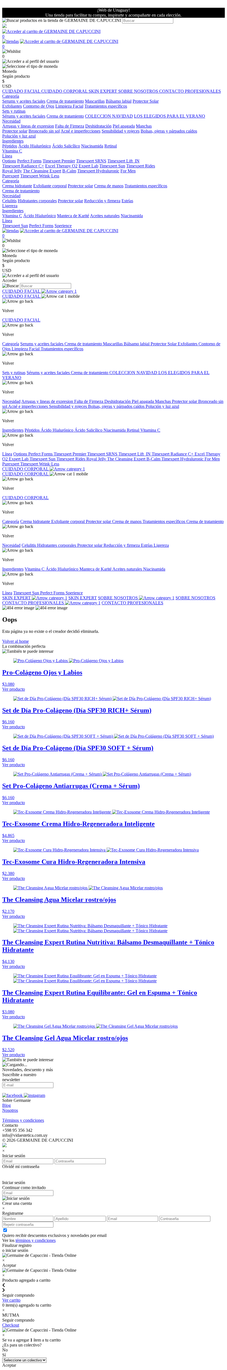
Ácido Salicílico (66, 146)
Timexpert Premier (59, 161)
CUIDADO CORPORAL (65, 91)
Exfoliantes (12, 106)
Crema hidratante (17, 185)
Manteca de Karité (73, 215)
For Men (128, 171)
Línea (7, 454)
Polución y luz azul (19, 136)
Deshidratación (98, 126)
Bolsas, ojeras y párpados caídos (169, 131)
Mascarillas (95, 101)
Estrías (127, 200)
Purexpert (10, 175)
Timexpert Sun (112, 166)
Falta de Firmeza (69, 126)
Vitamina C (12, 151)
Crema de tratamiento (65, 101)
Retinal (110, 146)
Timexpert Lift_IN (123, 161)
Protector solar (14, 131)
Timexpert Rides (140, 166)
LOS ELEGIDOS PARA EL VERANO (169, 116)
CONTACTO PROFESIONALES (190, 91)
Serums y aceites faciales (23, 101)
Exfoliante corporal (50, 185)
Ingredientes (13, 430)
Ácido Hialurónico (34, 146)
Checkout (10, 1325)
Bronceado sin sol (44, 131)
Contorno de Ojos (38, 106)
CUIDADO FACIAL (21, 91)
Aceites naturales (105, 215)
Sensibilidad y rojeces (121, 131)
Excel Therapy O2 (61, 166)
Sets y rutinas (13, 372)
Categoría (10, 343)
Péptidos (9, 146)
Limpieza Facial (69, 106)
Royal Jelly (12, 171)
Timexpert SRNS (91, 161)
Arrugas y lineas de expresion (28, 126)
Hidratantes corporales (37, 200)
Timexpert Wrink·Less (39, 175)
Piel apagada (124, 126)
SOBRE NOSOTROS (138, 91)
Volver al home (15, 641)
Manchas (144, 126)
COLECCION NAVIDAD (109, 116)
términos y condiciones (36, 1240)
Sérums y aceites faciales (23, 116)
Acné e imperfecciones (80, 131)
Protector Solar (146, 101)
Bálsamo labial (118, 101)
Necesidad (11, 401)
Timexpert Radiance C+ (23, 166)
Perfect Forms (29, 161)
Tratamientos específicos (105, 106)
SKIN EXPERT (103, 91)
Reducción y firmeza (102, 200)
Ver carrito (11, 1300)
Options (9, 161)
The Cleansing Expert (42, 171)
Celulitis (9, 200)
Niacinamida (92, 146)
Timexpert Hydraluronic (98, 171)
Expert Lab (88, 166)
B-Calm (69, 171)
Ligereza (9, 205)
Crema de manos (108, 185)
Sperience (63, 225)
